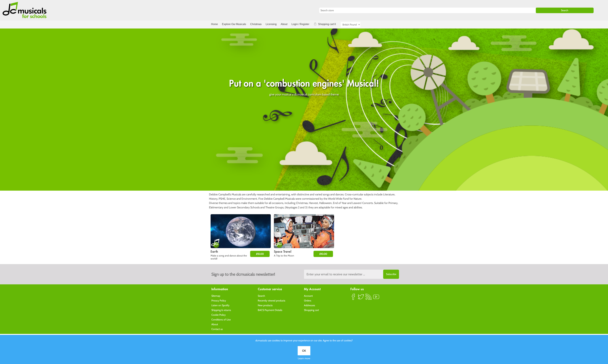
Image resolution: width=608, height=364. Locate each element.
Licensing (271, 24)
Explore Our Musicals (234, 24)
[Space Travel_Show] (304, 231)
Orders (307, 300)
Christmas (256, 24)
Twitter (361, 298)
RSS (369, 298)
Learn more (304, 358)
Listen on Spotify (220, 305)
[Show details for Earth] (241, 231)
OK (304, 350)
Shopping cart (311, 310)
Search (261, 295)
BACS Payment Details (270, 310)
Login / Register (300, 24)
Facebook (353, 298)
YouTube (376, 298)
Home (214, 24)
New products (265, 305)
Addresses (309, 305)
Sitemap (215, 295)
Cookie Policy (218, 314)
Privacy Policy (218, 300)
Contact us (217, 329)
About (284, 24)
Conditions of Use (221, 319)
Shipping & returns (221, 310)
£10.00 (260, 253)
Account (308, 295)
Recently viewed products (271, 300)
